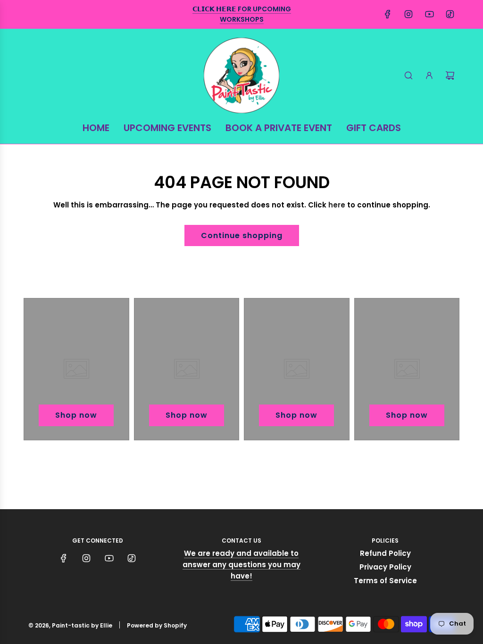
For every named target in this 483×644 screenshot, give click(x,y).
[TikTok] (450, 14)
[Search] (408, 75)
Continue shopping (242, 235)
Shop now (76, 415)
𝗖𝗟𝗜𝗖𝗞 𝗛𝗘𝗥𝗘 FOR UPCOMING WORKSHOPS (241, 14)
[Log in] (429, 75)
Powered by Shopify (157, 625)
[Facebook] (387, 14)
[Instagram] (408, 14)
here (336, 205)
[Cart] (450, 75)
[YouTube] (429, 14)
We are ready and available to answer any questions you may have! (241, 564)
